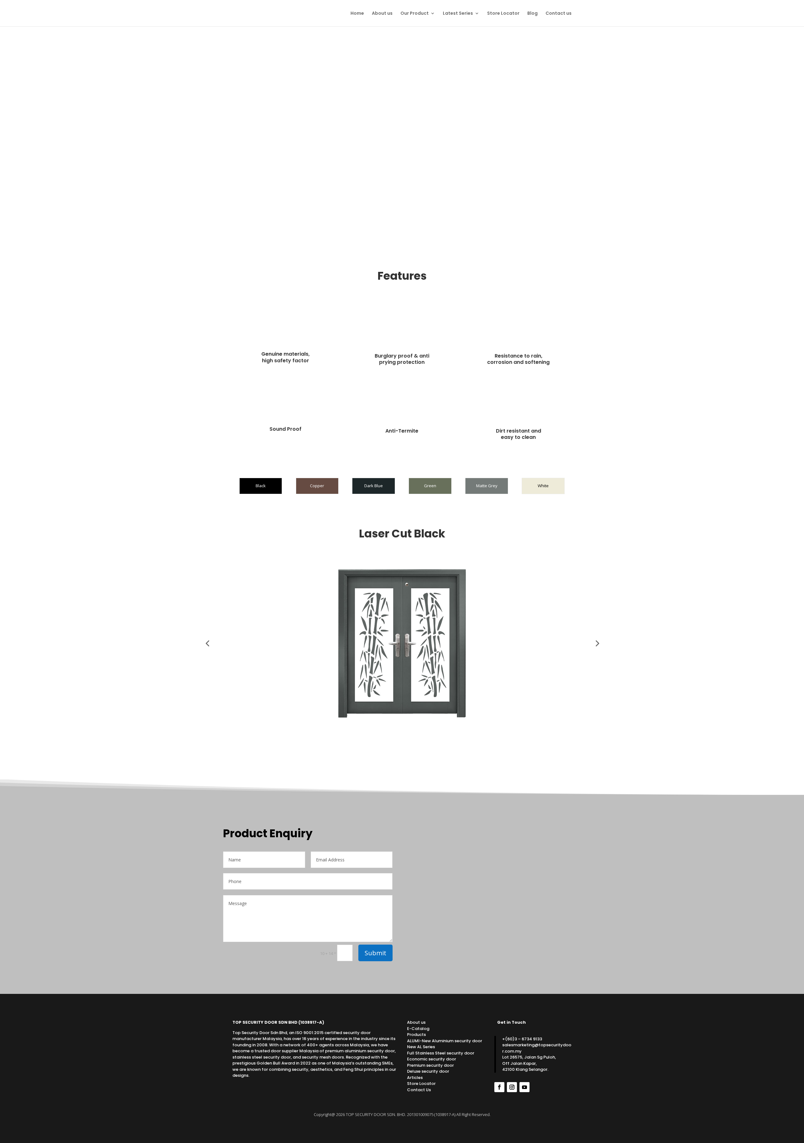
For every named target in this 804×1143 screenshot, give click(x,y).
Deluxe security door (428, 1071)
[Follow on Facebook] (499, 1087)
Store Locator (503, 13)
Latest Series (458, 13)
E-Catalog (418, 1029)
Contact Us (419, 1090)
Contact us (559, 13)
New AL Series (421, 1047)
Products (416, 1035)
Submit (375, 953)
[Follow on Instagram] (512, 1087)
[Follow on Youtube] (524, 1087)
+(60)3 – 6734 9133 (522, 1039)
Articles (415, 1078)
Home (357, 13)
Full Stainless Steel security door (440, 1053)
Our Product (414, 13)
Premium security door (430, 1065)
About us (382, 13)
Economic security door (431, 1059)
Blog (532, 13)
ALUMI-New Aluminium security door (444, 1041)
